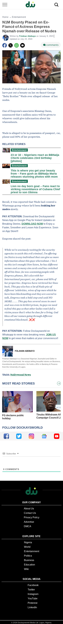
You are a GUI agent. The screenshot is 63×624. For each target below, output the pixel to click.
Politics (28, 555)
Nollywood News (20, 374)
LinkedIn (32, 607)
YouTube (32, 598)
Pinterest (32, 603)
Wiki (26, 569)
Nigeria (28, 542)
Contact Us (30, 513)
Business (29, 560)
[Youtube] (56, 436)
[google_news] (44, 436)
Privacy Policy (31, 517)
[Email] (22, 45)
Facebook (33, 585)
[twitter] (19, 436)
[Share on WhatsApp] (16, 45)
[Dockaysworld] (31, 4)
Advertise (29, 522)
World (27, 547)
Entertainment (19, 17)
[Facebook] (4, 45)
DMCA (27, 526)
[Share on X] (10, 45)
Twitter (31, 589)
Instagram (33, 594)
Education (29, 564)
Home (5, 17)
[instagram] (31, 436)
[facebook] (6, 436)
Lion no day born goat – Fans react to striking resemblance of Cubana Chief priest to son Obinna (35, 189)
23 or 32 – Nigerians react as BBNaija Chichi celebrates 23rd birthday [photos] (35, 158)
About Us (29, 508)
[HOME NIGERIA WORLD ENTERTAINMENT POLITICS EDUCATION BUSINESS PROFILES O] (31, 4)
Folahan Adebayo (27, 36)
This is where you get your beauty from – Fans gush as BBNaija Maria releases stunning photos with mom (34, 173)
